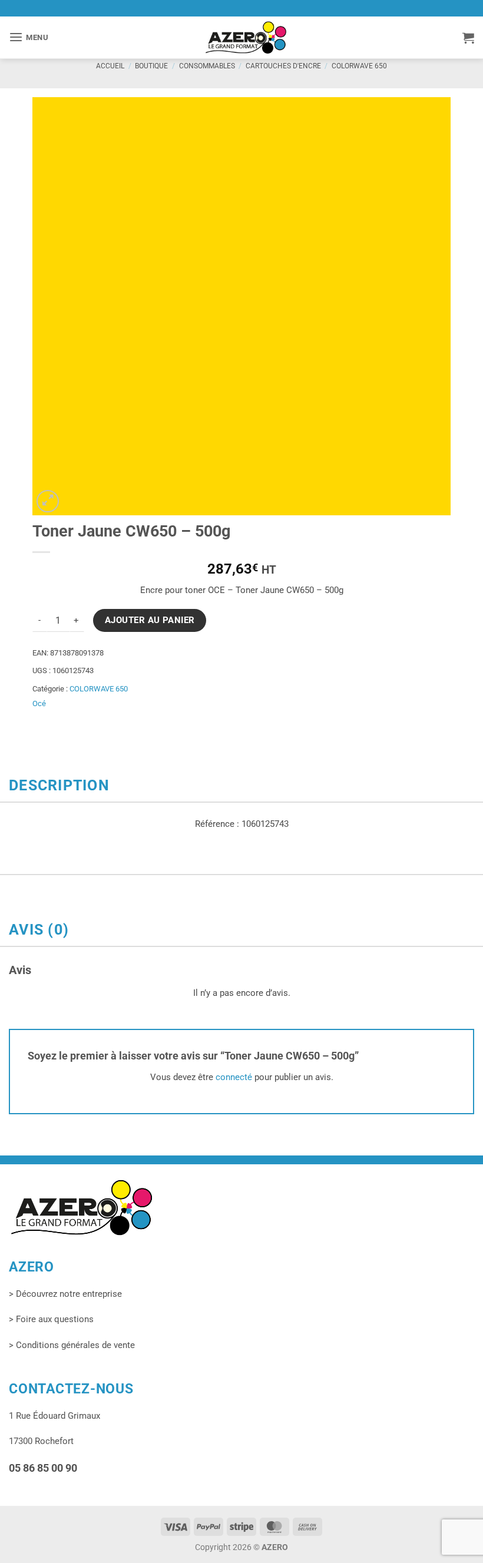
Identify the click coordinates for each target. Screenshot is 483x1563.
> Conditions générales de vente (72, 1345)
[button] (29, 37)
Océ (39, 703)
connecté (234, 1077)
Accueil (110, 66)
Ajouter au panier (150, 620)
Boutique (151, 66)
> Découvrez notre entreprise (65, 1294)
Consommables (207, 66)
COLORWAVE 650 (359, 66)
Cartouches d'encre (283, 66)
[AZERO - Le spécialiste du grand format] (246, 37)
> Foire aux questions (51, 1319)
